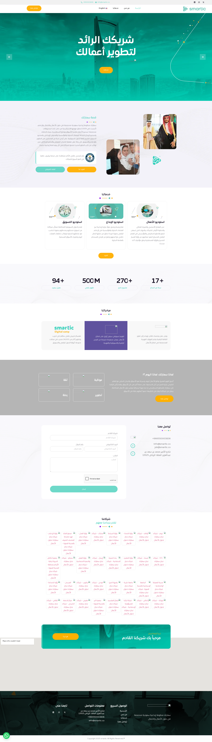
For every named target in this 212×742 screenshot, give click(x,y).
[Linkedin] (194, 2)
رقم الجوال (79, 445)
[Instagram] (199, 2)
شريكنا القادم (113, 433)
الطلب (115, 456)
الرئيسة (138, 8)
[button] (6, 735)
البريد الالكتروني (112, 445)
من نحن (127, 8)
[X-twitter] (203, 2)
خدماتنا (115, 8)
